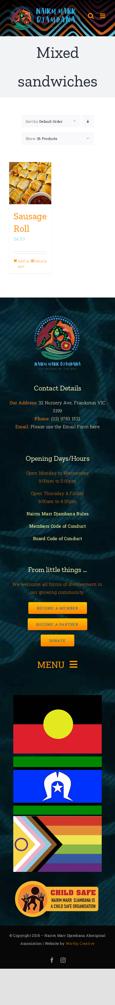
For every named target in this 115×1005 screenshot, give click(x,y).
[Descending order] (88, 121)
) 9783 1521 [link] (69, 418)
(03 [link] (54, 418)
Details (41, 261)
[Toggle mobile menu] (103, 16)
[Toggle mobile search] (91, 16)
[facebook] (52, 960)
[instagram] (63, 960)
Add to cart (23, 264)
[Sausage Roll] (30, 183)
